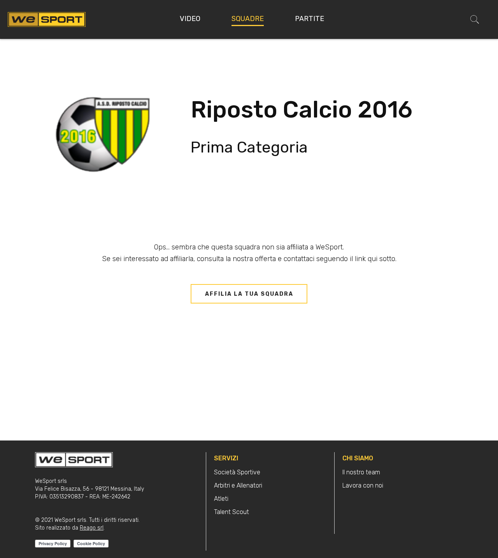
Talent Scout (231, 512)
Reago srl (91, 528)
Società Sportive (237, 472)
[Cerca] (474, 19)
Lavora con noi (362, 485)
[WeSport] (47, 19)
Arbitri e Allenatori (238, 485)
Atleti (221, 498)
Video (190, 18)
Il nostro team (361, 472)
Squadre (247, 18)
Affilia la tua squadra (249, 294)
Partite (309, 18)
